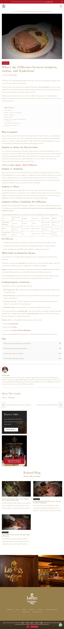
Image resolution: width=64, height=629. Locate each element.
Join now (38, 38)
